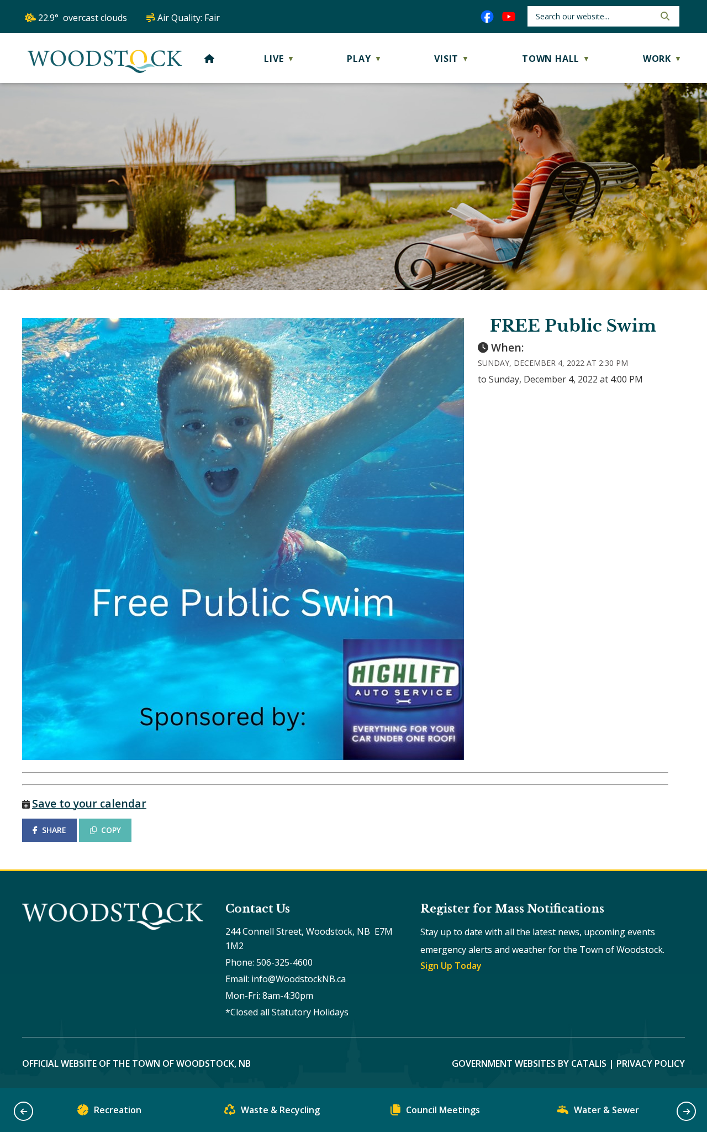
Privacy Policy (650, 1063)
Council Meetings (443, 1110)
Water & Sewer (606, 1110)
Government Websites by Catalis (529, 1063)
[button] (663, 16)
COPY (111, 830)
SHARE (54, 830)
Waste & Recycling (280, 1110)
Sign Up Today (451, 966)
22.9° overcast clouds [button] (82, 18)
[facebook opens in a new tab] (487, 16)
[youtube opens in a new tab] (508, 16)
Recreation (117, 1110)
